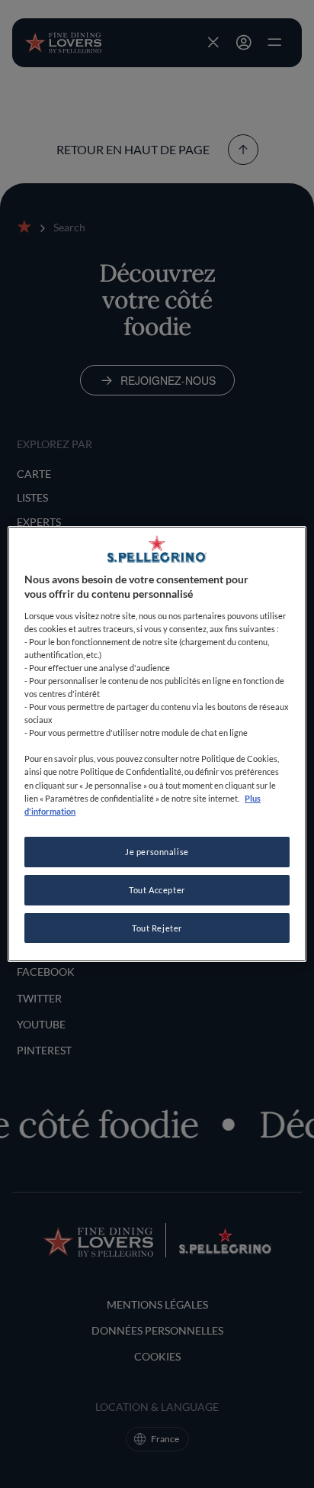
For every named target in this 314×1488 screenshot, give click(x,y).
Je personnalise (157, 852)
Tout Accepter (156, 890)
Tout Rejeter (157, 928)
